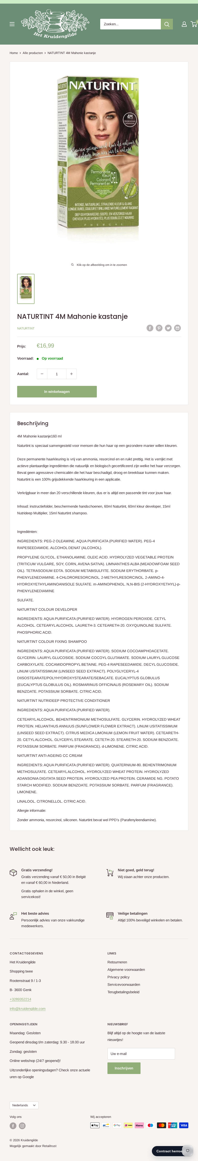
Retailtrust (49, 1146)
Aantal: (23, 374)
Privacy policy (118, 977)
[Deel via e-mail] (177, 327)
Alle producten (33, 53)
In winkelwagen (57, 391)
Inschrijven (124, 1068)
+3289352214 (20, 999)
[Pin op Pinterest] (159, 327)
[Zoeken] (167, 24)
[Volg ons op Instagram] (22, 1125)
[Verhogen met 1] (71, 374)
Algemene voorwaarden (126, 969)
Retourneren (117, 962)
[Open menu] (12, 24)
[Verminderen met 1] (42, 374)
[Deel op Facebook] (150, 327)
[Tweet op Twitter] (168, 327)
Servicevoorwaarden (123, 984)
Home (14, 53)
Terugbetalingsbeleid (123, 992)
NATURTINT (26, 328)
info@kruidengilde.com (28, 1009)
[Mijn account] (184, 24)
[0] (194, 24)
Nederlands (20, 1105)
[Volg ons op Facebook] (13, 1125)
